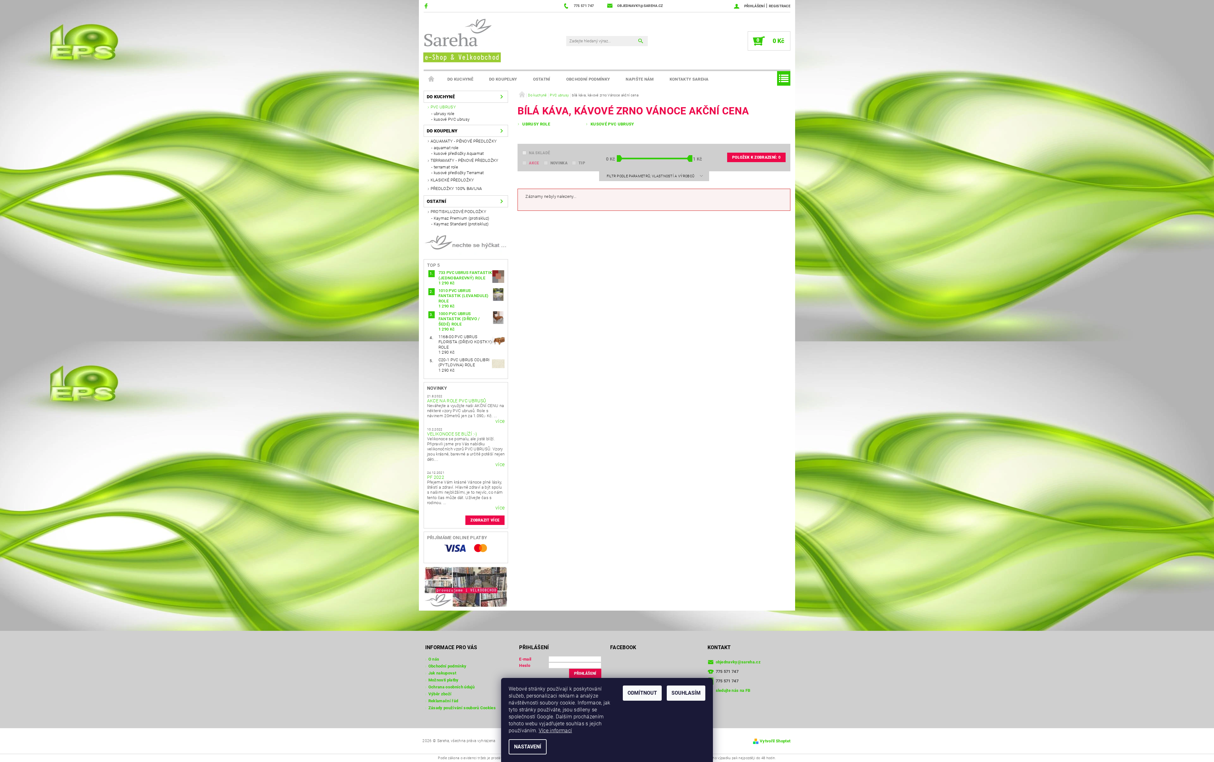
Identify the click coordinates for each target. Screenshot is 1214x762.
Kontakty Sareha (689, 79)
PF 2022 (435, 477)
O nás (433, 659)
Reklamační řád (443, 700)
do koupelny (503, 79)
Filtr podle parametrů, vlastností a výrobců (651, 176)
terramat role (446, 167)
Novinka (558, 163)
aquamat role (446, 147)
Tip (582, 163)
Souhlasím (686, 693)
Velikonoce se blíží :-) (452, 433)
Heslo (524, 665)
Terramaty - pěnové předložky (465, 160)
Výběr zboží (440, 694)
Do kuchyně (460, 79)
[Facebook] (427, 6)
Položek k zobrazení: (756, 157)
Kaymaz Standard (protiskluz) (461, 224)
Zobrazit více (485, 520)
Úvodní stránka (431, 79)
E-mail (525, 659)
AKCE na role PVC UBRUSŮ (456, 400)
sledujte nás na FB (733, 690)
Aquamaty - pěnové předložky (464, 141)
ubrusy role (444, 113)
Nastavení (527, 747)
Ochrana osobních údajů (451, 687)
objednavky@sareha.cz (738, 662)
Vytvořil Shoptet (775, 741)
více (500, 421)
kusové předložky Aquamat (459, 153)
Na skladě (539, 153)
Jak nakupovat (442, 673)
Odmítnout (642, 693)
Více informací (555, 731)
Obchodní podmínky (588, 79)
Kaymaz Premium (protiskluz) (461, 218)
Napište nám (640, 79)
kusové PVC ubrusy (451, 119)
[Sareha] (462, 39)
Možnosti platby (443, 680)
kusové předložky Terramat (459, 172)
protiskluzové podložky (458, 211)
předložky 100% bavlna (456, 188)
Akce (534, 163)
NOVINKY (437, 388)
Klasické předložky (452, 180)
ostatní (541, 79)
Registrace (779, 6)
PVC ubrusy (443, 107)
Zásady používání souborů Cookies (462, 707)
